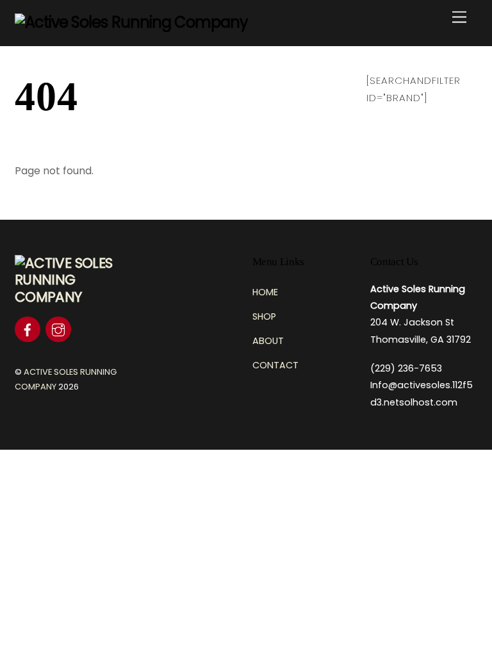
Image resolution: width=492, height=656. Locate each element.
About (268, 340)
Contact (275, 365)
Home (265, 292)
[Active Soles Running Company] (131, 22)
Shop (264, 316)
